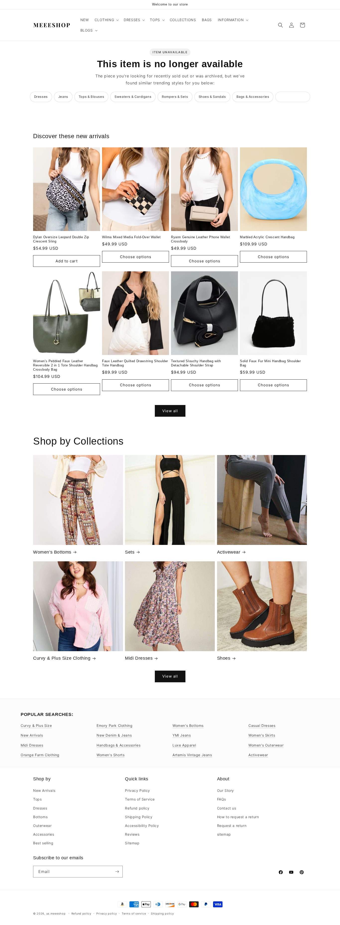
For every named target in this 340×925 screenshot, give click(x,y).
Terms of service (134, 913)
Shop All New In (293, 97)
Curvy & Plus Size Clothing (62, 658)
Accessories (43, 834)
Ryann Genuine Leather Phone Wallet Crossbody (200, 239)
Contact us (226, 808)
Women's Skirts (261, 735)
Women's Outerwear (265, 745)
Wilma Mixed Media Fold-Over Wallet (131, 237)
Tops (37, 799)
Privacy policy (106, 913)
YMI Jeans (181, 735)
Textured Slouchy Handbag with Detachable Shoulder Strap (196, 363)
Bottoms (40, 817)
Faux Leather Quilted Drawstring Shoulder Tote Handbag (135, 363)
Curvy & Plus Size (36, 725)
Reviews (132, 834)
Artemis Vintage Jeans (192, 755)
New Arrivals (32, 735)
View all (170, 410)
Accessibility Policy (142, 825)
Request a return (232, 825)
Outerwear (42, 825)
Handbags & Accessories (118, 745)
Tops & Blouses (91, 97)
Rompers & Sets (175, 97)
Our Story (225, 790)
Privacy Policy (137, 790)
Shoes (223, 658)
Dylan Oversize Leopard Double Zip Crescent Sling (61, 239)
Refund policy (137, 808)
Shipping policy (162, 913)
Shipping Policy (138, 817)
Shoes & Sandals (212, 97)
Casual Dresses (261, 725)
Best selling (43, 843)
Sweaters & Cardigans (132, 97)
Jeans (63, 97)
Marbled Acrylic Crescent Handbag (267, 237)
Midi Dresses (139, 658)
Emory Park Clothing (114, 725)
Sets (129, 552)
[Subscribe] (117, 871)
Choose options (135, 256)
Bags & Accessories (252, 97)
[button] (106, 20)
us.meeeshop (56, 913)
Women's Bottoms (52, 552)
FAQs (221, 799)
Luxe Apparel (184, 745)
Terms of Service (140, 799)
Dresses (41, 97)
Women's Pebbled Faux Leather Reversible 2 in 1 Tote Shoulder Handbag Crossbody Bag (65, 365)
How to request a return (238, 817)
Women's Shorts (110, 755)
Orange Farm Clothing (40, 755)
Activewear (228, 552)
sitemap (224, 834)
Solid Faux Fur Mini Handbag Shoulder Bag (270, 363)
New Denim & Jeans (114, 735)
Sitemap (132, 843)
